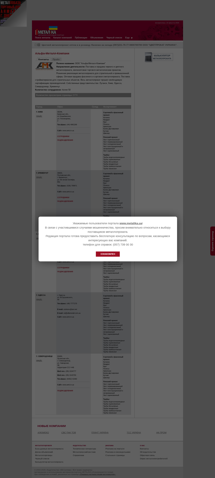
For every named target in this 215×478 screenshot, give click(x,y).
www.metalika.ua (130, 223)
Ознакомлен (108, 254)
